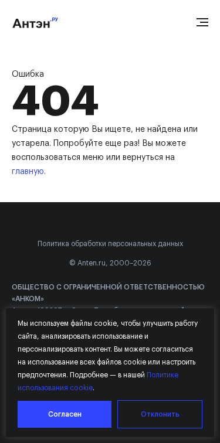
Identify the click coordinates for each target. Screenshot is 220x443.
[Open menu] (202, 22)
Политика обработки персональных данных (110, 243)
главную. (29, 172)
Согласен (65, 414)
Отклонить (160, 414)
